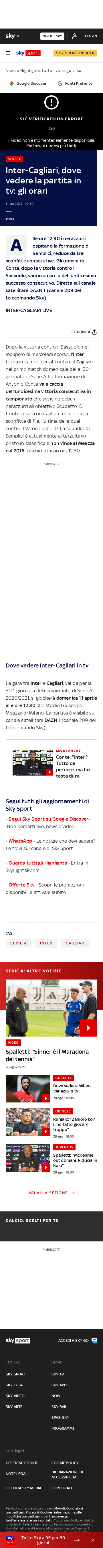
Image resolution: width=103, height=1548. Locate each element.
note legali (17, 1474)
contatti (46, 1520)
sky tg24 (14, 1385)
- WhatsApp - (20, 841)
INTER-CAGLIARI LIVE (29, 310)
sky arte (14, 1407)
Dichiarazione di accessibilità (67, 1474)
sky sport (16, 1374)
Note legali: (15, 1451)
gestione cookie (22, 1463)
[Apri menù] (8, 53)
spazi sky (60, 1417)
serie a (18, 943)
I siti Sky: (13, 1362)
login (91, 36)
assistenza (28, 1520)
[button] (43, 1540)
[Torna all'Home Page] (28, 53)
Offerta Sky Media (23, 1488)
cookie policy (65, 1463)
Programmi (63, 1428)
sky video (15, 1396)
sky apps (60, 1385)
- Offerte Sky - (22, 885)
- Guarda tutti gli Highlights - (38, 863)
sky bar (59, 1407)
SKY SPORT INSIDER (75, 53)
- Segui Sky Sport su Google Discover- (48, 819)
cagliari (76, 943)
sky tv (58, 1374)
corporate (62, 1488)
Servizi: (58, 1362)
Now (56, 1396)
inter (46, 943)
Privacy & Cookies (39, 1512)
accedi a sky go (73, 1340)
